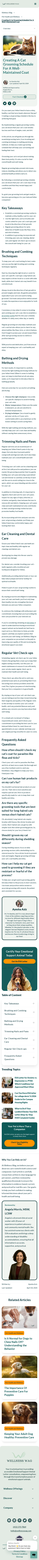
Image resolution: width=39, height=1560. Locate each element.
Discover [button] (7, 1498)
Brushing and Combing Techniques (15, 1012)
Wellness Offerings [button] (13, 1488)
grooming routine (8, 316)
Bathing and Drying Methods (13, 1023)
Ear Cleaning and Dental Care (16, 1040)
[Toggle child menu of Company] (32, 1508)
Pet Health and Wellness (14, 1333)
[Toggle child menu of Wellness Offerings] (32, 1489)
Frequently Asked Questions (13, 1057)
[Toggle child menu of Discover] (32, 1498)
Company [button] (8, 1507)
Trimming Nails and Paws (16, 1031)
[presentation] (7, 1082)
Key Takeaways (11, 1003)
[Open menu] (35, 3)
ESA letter (30, 623)
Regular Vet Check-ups (15, 1048)
